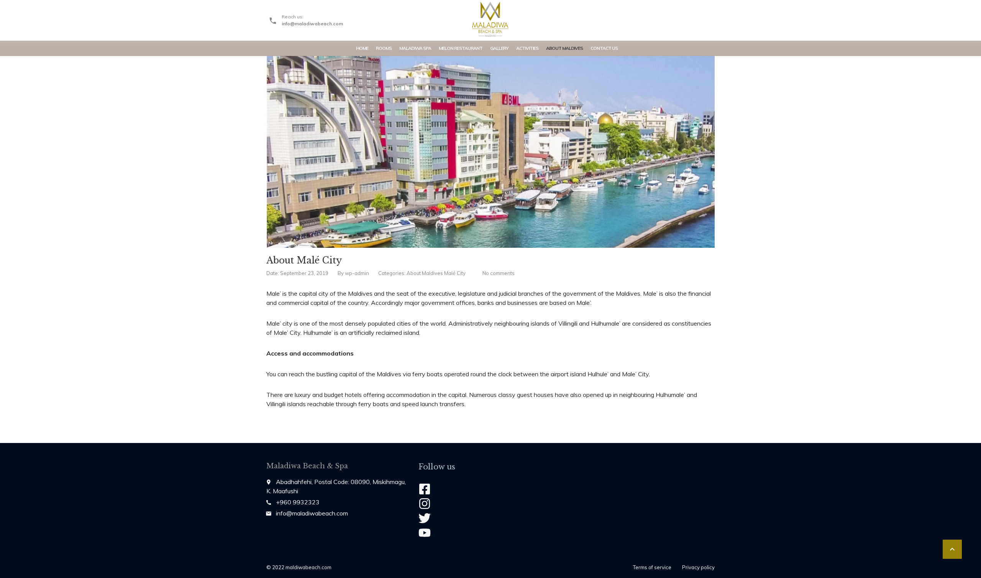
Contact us (604, 48)
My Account (689, 15)
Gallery (499, 48)
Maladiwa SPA (415, 48)
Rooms (384, 48)
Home (362, 48)
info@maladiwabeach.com (312, 513)
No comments (498, 273)
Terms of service (652, 567)
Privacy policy (698, 567)
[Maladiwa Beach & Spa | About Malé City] (490, 19)
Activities (527, 48)
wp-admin (357, 273)
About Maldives (564, 48)
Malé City (455, 273)
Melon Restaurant (460, 48)
